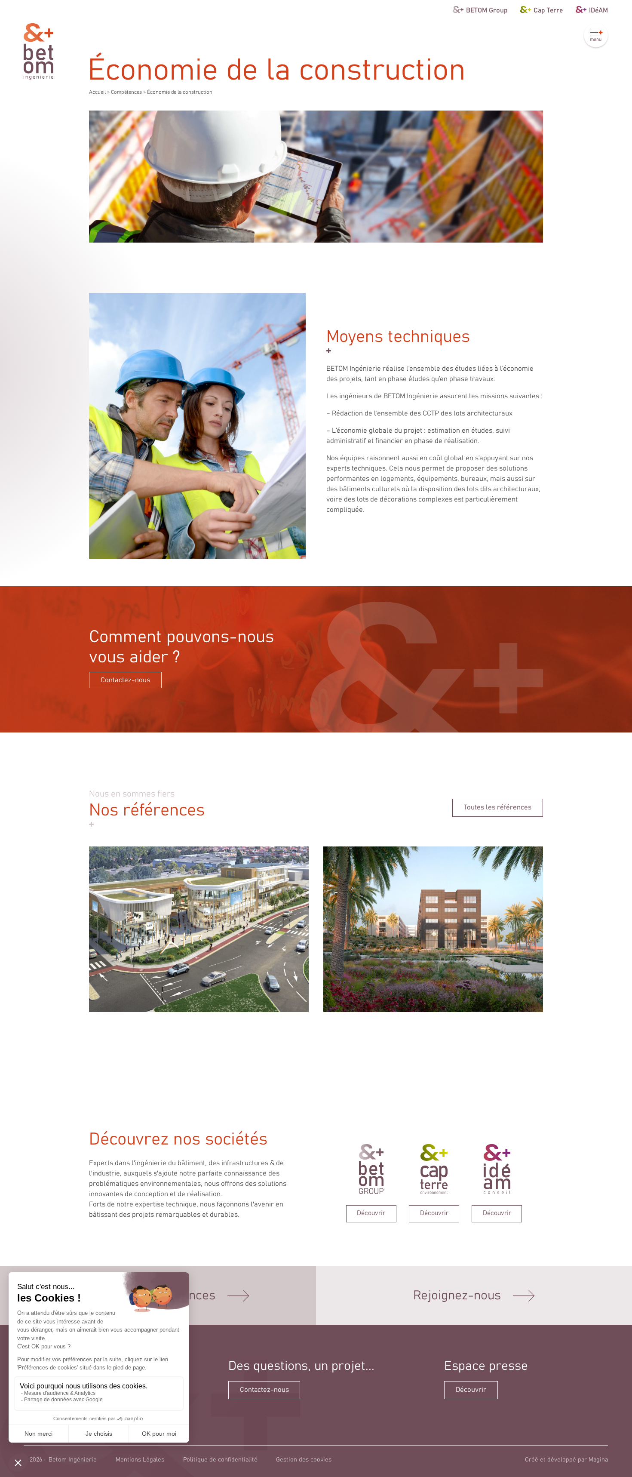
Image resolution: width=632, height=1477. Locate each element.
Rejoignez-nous (457, 1295)
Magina (598, 1460)
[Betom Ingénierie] (38, 51)
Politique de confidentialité (220, 1460)
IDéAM (598, 9)
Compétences (126, 92)
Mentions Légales (140, 1460)
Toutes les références (497, 807)
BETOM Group (487, 9)
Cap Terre (548, 9)
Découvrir (471, 1389)
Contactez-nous (125, 680)
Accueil (97, 92)
